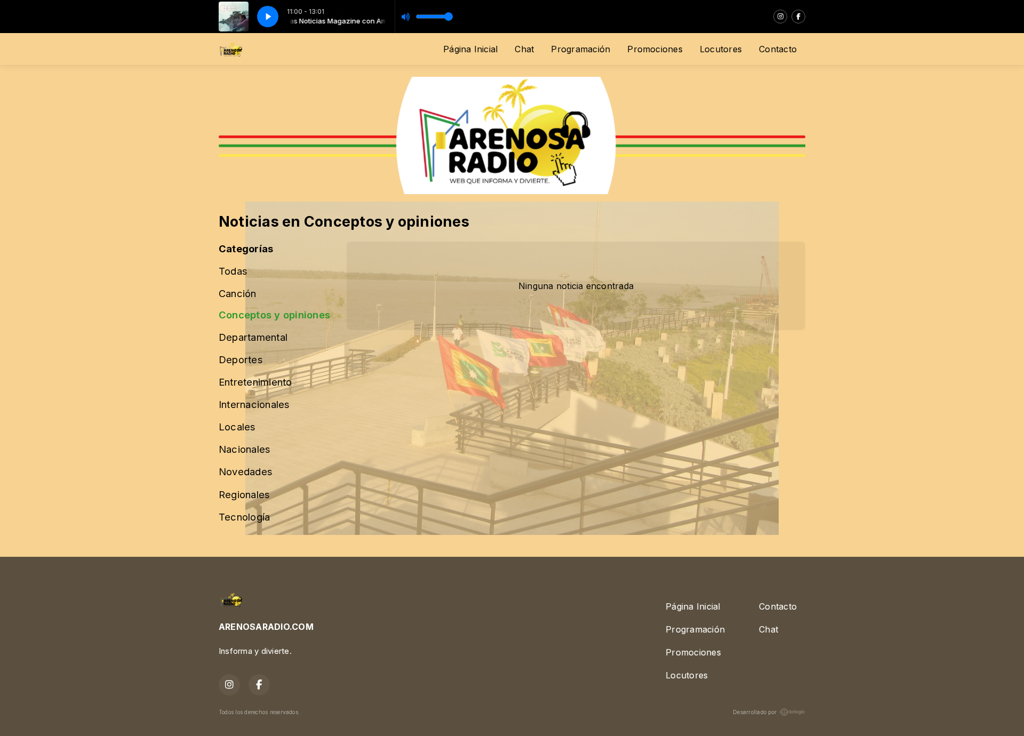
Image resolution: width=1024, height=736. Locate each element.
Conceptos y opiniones (274, 315)
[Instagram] (780, 16)
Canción (238, 293)
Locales (237, 427)
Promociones (655, 49)
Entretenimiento (255, 382)
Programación (580, 49)
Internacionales (254, 404)
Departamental (253, 337)
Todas (233, 271)
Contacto (778, 49)
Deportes (241, 359)
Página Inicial (470, 49)
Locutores (721, 49)
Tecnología (244, 517)
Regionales (244, 494)
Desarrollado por (755, 712)
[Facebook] (798, 16)
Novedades (246, 471)
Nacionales (244, 449)
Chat (524, 49)
